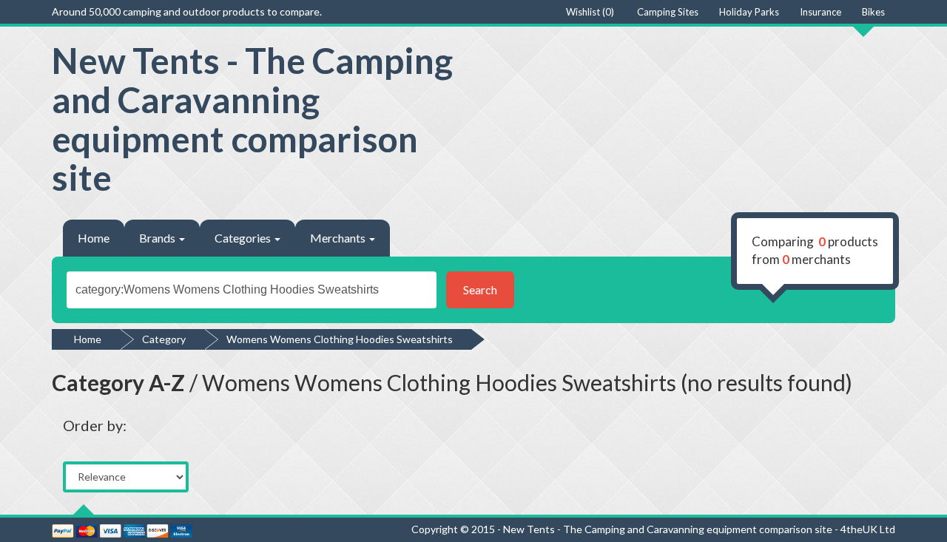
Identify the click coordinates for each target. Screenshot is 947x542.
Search (480, 289)
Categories (244, 238)
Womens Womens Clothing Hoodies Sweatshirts (339, 339)
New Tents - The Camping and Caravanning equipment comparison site (252, 118)
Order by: (95, 425)
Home (93, 238)
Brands (158, 238)
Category (164, 339)
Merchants (339, 238)
